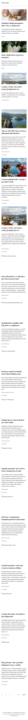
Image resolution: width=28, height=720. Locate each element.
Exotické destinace (5, 343)
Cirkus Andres (5, 2)
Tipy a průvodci (4, 489)
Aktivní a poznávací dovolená (7, 392)
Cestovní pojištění (5, 200)
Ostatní (2, 36)
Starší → (24, 694)
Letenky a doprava (5, 100)
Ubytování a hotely (5, 537)
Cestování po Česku (5, 151)
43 (18, 694)
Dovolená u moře (4, 295)
